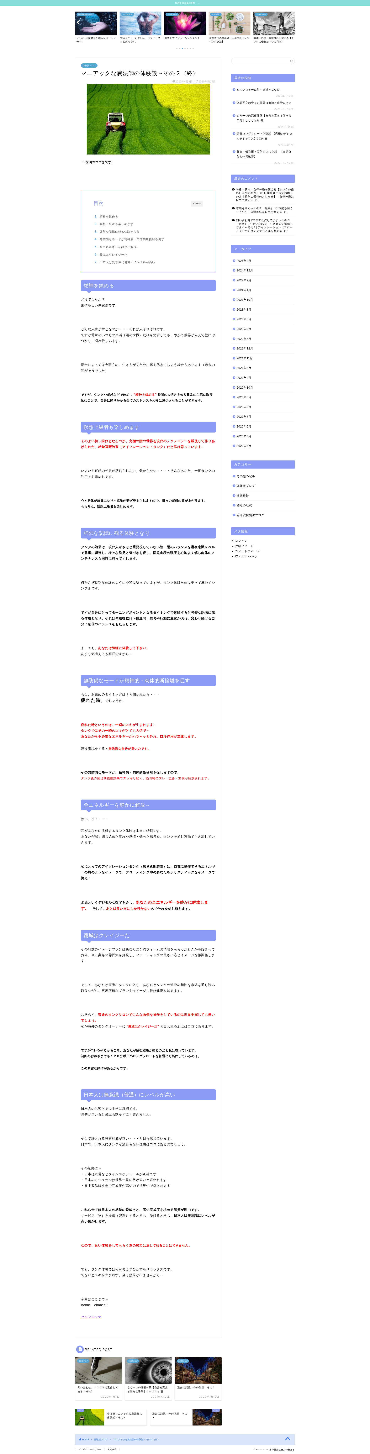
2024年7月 (244, 280)
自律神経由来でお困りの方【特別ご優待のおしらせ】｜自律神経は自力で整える (265, 197)
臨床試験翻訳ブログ (250, 515)
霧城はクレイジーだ (113, 254)
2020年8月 (244, 407)
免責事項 (112, 1449)
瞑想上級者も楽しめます (117, 224)
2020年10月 (245, 387)
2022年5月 (244, 338)
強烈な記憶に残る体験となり (120, 231)
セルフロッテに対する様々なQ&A (258, 89)
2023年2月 (244, 329)
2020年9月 (244, 397)
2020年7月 (244, 416)
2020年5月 (244, 436)
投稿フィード (244, 546)
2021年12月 (245, 348)
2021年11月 (245, 358)
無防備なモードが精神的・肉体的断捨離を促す (132, 239)
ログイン (241, 540)
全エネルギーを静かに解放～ (120, 247)
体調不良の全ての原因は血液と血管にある (264, 102)
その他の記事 (246, 476)
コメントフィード (247, 551)
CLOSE (197, 203)
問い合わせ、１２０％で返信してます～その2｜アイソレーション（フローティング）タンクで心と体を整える (264, 228)
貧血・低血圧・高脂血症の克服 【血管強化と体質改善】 (264, 154)
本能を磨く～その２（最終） (255, 208)
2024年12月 (245, 270)
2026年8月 (244, 260)
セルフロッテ (91, 1317)
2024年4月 (244, 290)
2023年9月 (244, 309)
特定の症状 (244, 505)
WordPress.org (246, 556)
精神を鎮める (109, 216)
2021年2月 (244, 377)
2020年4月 (244, 446)
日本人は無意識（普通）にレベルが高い (127, 262)
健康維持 (243, 495)
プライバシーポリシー (89, 1449)
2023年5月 (244, 319)
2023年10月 (245, 299)
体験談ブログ (89, 65)
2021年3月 (244, 368)
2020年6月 (244, 426)
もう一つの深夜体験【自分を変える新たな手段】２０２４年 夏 (264, 118)
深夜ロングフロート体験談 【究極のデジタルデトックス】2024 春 (265, 136)
